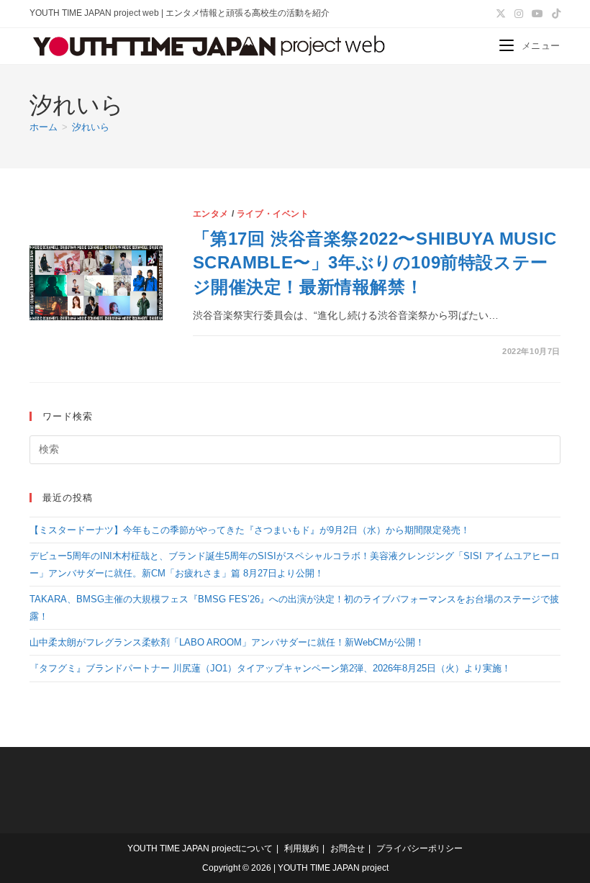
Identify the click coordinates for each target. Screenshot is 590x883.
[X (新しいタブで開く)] (500, 13)
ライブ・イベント (273, 214)
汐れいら (90, 127)
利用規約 (301, 848)
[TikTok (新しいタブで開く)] (554, 13)
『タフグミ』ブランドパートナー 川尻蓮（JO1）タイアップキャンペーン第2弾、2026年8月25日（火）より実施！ (270, 668)
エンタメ (211, 214)
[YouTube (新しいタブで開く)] (537, 13)
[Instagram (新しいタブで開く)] (518, 13)
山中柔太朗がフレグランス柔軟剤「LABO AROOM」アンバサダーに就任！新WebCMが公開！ (227, 642)
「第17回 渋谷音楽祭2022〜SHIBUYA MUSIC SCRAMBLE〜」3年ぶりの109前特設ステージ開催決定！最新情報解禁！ (375, 262)
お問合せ (347, 848)
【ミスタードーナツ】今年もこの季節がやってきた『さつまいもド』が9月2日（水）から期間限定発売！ (250, 530)
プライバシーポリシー (419, 848)
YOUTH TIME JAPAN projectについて (200, 848)
